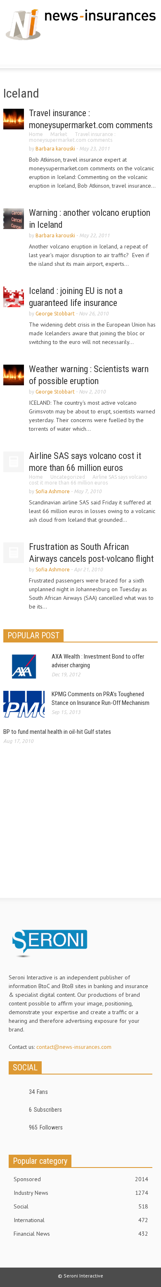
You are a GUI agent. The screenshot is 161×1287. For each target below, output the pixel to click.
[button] (31, 55)
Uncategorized (67, 477)
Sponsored (81, 1179)
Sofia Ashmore (53, 491)
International (81, 1220)
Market (58, 134)
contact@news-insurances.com (73, 1047)
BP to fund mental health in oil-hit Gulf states (57, 731)
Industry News (81, 1192)
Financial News (81, 1233)
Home (36, 134)
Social (81, 1206)
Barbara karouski (55, 148)
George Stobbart (55, 313)
